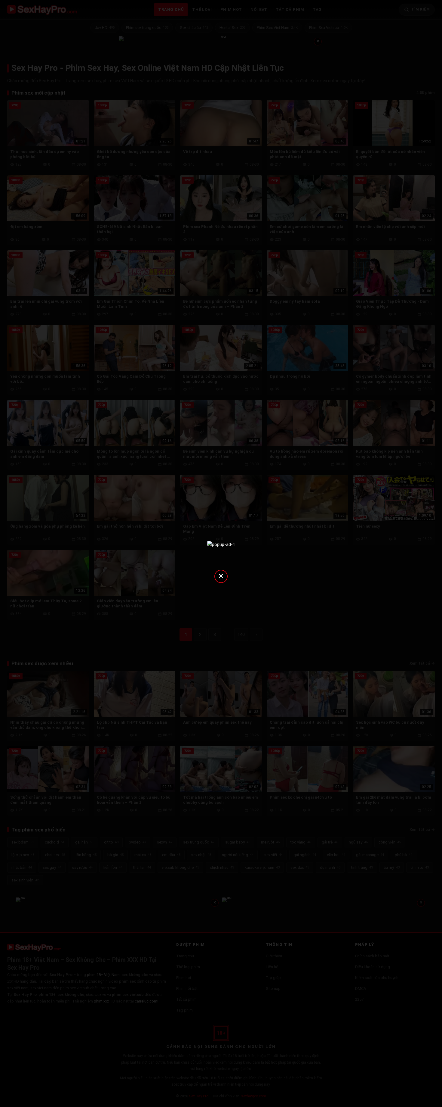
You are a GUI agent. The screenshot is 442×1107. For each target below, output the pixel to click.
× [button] (221, 575)
